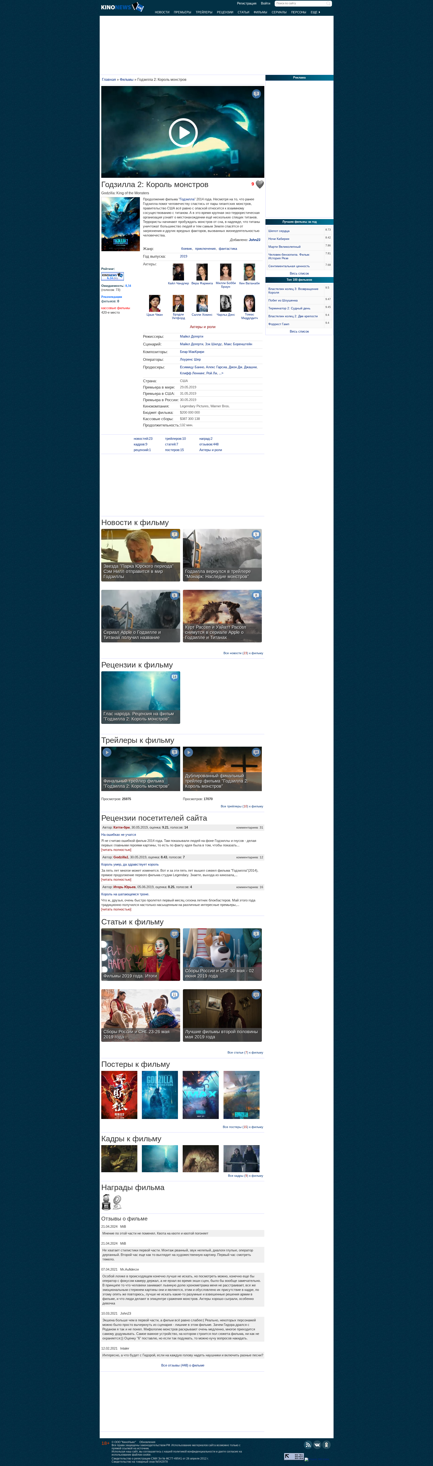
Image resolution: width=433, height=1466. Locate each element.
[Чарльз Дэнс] (225, 304)
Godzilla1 (120, 857)
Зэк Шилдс (213, 344)
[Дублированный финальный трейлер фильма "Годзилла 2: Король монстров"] (222, 769)
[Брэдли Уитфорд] (178, 304)
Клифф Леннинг (192, 373)
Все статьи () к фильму (245, 1052)
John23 (254, 240)
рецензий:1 (142, 450)
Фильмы (260, 12)
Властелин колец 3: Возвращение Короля (293, 290)
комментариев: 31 (249, 827)
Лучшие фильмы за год (299, 221)
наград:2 (205, 438)
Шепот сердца (279, 231)
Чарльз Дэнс (226, 314)
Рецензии (225, 12)
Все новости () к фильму (243, 653)
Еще (314, 12)
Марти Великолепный (284, 246)
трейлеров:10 (175, 438)
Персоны (298, 12)
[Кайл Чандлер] (178, 273)
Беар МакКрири (192, 352)
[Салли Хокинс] (202, 304)
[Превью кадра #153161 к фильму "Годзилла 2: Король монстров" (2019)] (241, 1159)
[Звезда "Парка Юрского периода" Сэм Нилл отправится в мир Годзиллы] (140, 556)
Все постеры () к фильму (243, 1127)
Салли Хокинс (202, 314)
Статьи (243, 12)
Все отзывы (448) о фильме (182, 1365)
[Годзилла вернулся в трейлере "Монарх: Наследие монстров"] (222, 556)
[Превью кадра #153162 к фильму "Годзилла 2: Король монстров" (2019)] (160, 1159)
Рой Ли (211, 373)
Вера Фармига (202, 283)
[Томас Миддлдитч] (249, 304)
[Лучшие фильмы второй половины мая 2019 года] (222, 1016)
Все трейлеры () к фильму (242, 806)
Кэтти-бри (121, 827)
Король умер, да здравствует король (130, 864)
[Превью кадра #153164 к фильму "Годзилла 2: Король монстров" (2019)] (119, 1159)
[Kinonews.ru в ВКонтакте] (317, 1445)
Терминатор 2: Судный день (289, 308)
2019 (183, 256)
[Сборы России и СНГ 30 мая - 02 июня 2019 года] (222, 955)
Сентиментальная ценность (289, 266)
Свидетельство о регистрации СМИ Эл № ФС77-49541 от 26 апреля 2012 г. (160, 1458)
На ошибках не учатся (118, 834)
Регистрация (246, 3)
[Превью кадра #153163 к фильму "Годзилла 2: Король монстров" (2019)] (201, 1159)
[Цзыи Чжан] (154, 304)
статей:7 (171, 444)
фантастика (228, 248)
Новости (162, 12)
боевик (186, 248)
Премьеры (182, 12)
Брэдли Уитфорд (178, 316)
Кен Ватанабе (249, 283)
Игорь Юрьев (124, 887)
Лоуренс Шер (190, 359)
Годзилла (187, 199)
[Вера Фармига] (202, 273)
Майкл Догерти (191, 336)
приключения (205, 248)
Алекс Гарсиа (216, 367)
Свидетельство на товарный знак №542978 (140, 1461)
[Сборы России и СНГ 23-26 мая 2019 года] (140, 1016)
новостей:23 (143, 438)
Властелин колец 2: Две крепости (293, 316)
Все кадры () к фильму (245, 1175)
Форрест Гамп (278, 324)
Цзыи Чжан (155, 314)
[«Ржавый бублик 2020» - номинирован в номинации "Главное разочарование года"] (117, 1203)
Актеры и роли (203, 327)
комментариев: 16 (249, 887)
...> (221, 373)
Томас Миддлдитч (249, 316)
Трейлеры (204, 12)
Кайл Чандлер (178, 283)
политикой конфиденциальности (194, 1451)
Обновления (147, 1442)
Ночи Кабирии (278, 239)
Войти (265, 3)
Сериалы (279, 12)
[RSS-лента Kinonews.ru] (308, 1445)
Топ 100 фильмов (299, 279)
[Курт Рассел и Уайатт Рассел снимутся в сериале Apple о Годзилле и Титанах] (222, 617)
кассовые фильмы (115, 308)
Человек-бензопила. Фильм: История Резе (289, 256)
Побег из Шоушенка (283, 300)
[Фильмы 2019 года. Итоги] (140, 955)
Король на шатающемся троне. (125, 894)
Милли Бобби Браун (226, 284)
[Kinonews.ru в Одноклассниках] (326, 1445)
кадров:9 (140, 444)
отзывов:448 (209, 444)
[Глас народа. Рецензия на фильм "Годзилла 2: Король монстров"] (140, 698)
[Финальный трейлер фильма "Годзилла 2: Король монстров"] (140, 769)
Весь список (299, 273)
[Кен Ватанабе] (249, 273)
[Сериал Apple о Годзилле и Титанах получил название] (140, 617)
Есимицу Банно (192, 367)
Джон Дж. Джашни (243, 367)
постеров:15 (174, 450)
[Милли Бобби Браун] (225, 273)
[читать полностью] (116, 850)
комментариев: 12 (249, 857)
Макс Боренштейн (238, 344)
